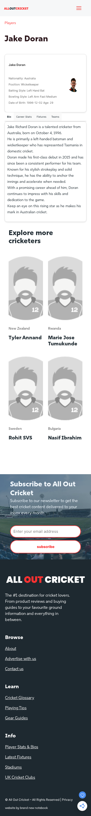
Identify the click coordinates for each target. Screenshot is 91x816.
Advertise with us (20, 659)
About (10, 649)
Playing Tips (16, 708)
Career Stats (24, 116)
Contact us (14, 669)
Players (10, 23)
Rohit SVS (20, 438)
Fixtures (41, 116)
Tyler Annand (25, 338)
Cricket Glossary (19, 698)
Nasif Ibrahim (65, 438)
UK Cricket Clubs (20, 778)
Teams (55, 116)
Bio (9, 116)
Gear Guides (16, 718)
